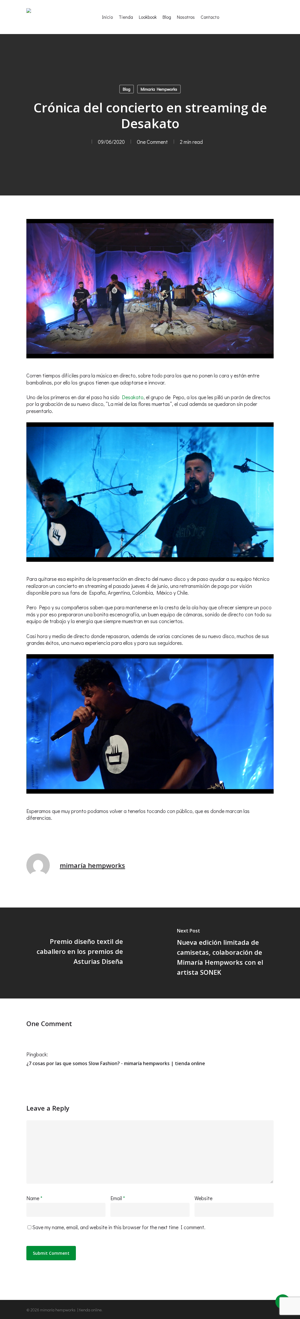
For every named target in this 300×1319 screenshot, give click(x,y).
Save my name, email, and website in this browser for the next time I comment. (118, 1227)
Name (34, 1198)
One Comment (152, 141)
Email (117, 1198)
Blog (126, 89)
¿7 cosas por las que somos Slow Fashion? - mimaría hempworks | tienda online (115, 1063)
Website (203, 1198)
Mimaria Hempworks (159, 89)
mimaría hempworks (92, 865)
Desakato (133, 397)
